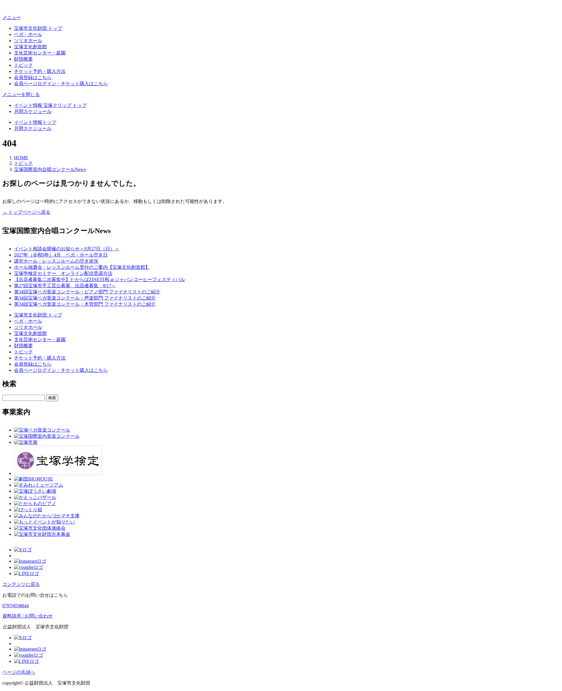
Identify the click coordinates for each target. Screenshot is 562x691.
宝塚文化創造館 (30, 46)
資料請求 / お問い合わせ (27, 615)
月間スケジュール (33, 111)
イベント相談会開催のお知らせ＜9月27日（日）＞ (66, 248)
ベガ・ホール (28, 34)
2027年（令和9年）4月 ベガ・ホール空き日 (61, 254)
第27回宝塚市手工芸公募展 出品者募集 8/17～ (65, 285)
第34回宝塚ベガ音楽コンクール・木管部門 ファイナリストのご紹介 (85, 304)
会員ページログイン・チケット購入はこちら (61, 83)
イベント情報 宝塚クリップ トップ (50, 105)
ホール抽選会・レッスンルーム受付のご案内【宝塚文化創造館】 (82, 267)
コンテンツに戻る (21, 584)
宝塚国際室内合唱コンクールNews (50, 169)
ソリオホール (28, 40)
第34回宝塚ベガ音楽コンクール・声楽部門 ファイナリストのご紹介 (85, 297)
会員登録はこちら (33, 77)
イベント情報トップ (35, 122)
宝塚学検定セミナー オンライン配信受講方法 (63, 273)
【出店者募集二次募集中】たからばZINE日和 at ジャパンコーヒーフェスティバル (99, 279)
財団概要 (23, 59)
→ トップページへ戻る (26, 212)
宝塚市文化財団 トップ (38, 28)
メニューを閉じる (21, 94)
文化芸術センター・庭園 (40, 52)
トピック (23, 65)
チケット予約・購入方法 (40, 71)
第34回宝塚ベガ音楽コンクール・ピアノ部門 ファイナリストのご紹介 (87, 291)
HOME (21, 157)
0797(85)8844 (15, 605)
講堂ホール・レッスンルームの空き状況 (56, 261)
